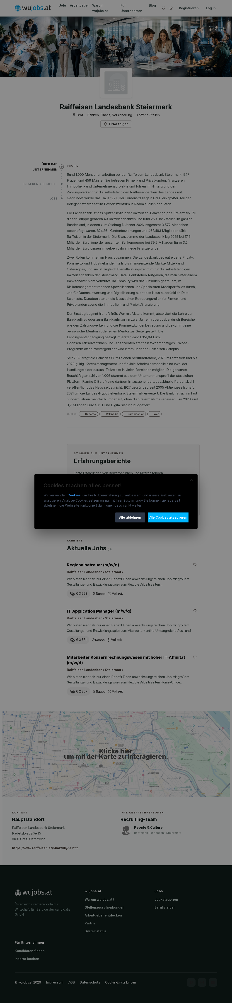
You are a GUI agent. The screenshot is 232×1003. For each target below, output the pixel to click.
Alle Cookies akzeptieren (168, 517)
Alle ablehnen (130, 517)
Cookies (74, 495)
